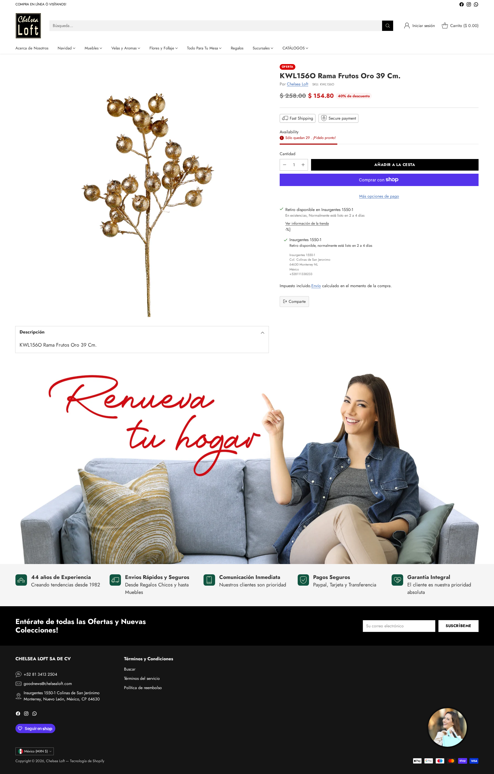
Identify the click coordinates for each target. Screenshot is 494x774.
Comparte (297, 301)
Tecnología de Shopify (87, 760)
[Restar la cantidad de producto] (284, 164)
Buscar (129, 669)
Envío (316, 285)
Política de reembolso (143, 688)
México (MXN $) (36, 751)
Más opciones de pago (379, 196)
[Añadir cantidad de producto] (303, 164)
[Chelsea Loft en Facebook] (461, 5)
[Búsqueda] (387, 25)
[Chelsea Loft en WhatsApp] (476, 5)
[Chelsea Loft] (28, 26)
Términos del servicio (142, 678)
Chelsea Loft (297, 84)
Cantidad (287, 153)
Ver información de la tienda (307, 223)
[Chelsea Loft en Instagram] (468, 5)
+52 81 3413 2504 (40, 674)
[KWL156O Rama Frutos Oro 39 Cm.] (142, 190)
